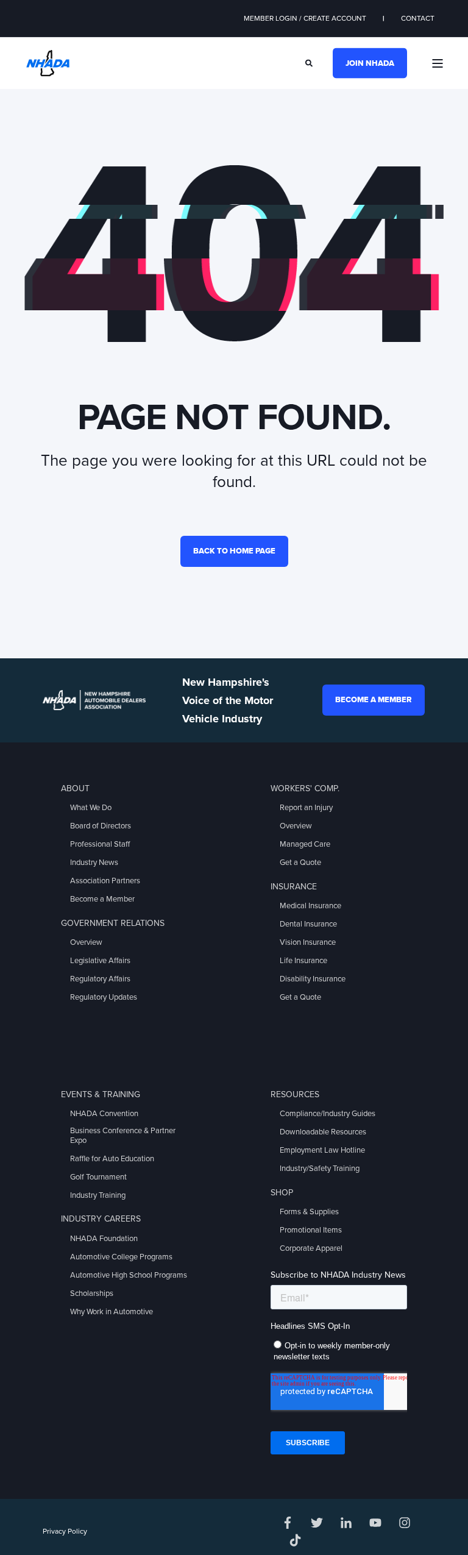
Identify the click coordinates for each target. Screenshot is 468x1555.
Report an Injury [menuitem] (306, 808)
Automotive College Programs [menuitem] (121, 1257)
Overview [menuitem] (86, 942)
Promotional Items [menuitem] (311, 1230)
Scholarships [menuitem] (91, 1293)
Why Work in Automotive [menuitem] (111, 1312)
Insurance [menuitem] (294, 886)
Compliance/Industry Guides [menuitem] (327, 1114)
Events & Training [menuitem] (100, 1094)
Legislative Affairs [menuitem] (100, 961)
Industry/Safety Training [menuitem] (320, 1168)
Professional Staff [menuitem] (100, 844)
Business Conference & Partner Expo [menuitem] (123, 1135)
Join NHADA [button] (370, 63)
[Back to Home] (47, 62)
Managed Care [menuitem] (305, 844)
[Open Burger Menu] (437, 63)
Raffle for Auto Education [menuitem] (112, 1159)
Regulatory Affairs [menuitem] (100, 979)
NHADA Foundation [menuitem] (104, 1239)
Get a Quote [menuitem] (300, 862)
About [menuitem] (75, 788)
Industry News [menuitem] (94, 862)
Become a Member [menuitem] (102, 899)
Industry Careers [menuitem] (101, 1219)
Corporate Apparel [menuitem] (311, 1248)
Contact (417, 18)
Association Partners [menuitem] (105, 881)
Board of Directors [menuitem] (100, 826)
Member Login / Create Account (305, 18)
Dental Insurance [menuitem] (308, 924)
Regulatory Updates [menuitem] (103, 997)
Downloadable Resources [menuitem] (323, 1132)
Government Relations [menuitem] (113, 923)
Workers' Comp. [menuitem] (305, 788)
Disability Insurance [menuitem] (313, 979)
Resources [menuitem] (295, 1094)
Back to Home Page (234, 551)
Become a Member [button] (373, 700)
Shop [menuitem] (282, 1192)
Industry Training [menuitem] (98, 1195)
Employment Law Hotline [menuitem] (322, 1150)
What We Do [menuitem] (91, 808)
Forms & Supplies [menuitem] (309, 1212)
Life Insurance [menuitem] (303, 961)
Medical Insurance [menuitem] (310, 906)
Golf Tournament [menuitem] (98, 1177)
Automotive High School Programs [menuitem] (128, 1275)
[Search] (309, 62)
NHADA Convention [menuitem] (104, 1114)
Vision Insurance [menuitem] (308, 942)
